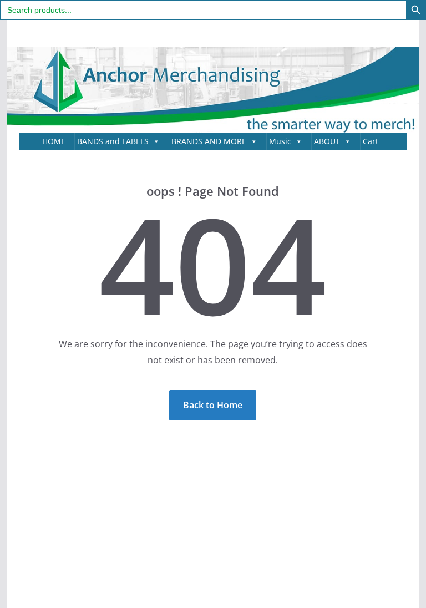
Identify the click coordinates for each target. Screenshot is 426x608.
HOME (53, 141)
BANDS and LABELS (113, 141)
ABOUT (327, 141)
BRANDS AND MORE (208, 141)
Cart (370, 141)
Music (280, 141)
